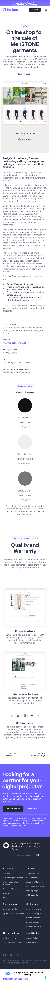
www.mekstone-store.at (14, 343)
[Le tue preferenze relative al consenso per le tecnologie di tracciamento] (45, 977)
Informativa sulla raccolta (15, 979)
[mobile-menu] (45, 9)
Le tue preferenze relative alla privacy (28, 973)
